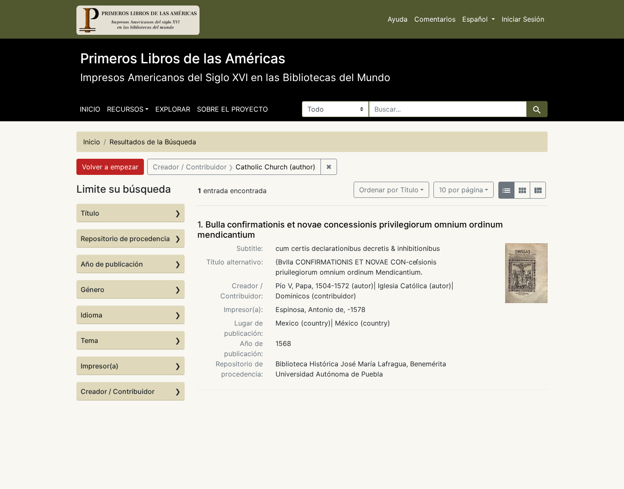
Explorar (172, 109)
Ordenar (389, 189)
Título (90, 213)
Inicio (90, 109)
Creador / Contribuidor (118, 391)
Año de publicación (112, 264)
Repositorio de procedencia (125, 238)
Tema (89, 340)
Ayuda (398, 19)
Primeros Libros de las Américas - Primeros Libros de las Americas (138, 20)
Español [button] (476, 19)
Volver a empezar (110, 167)
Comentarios (434, 19)
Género (92, 289)
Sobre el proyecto (232, 109)
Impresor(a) (99, 366)
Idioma (91, 315)
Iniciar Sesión (523, 19)
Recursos (125, 109)
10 (461, 189)
